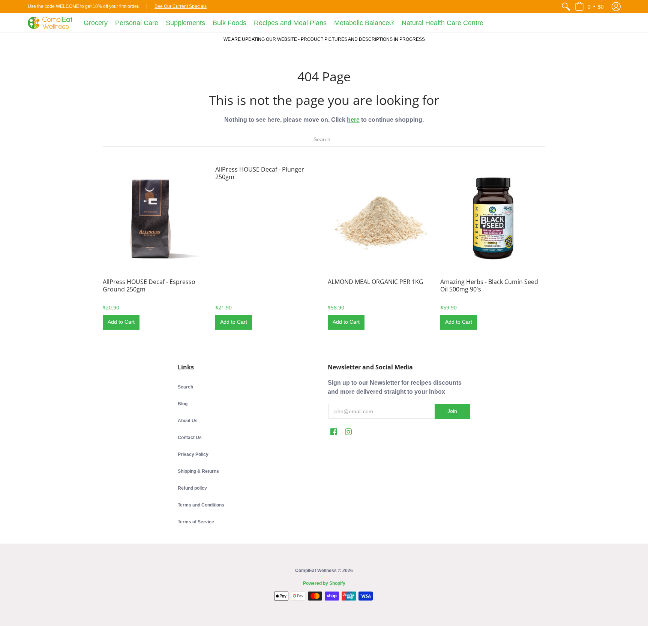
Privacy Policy (193, 454)
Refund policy (192, 488)
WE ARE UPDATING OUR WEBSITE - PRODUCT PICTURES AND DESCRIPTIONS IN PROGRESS (324, 39)
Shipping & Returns (198, 471)
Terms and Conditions (201, 505)
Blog (183, 403)
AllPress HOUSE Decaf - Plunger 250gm (259, 173)
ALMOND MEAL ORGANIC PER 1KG (375, 282)
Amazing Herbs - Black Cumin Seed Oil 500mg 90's (489, 285)
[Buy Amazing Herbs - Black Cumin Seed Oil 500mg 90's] (492, 218)
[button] (589, 6)
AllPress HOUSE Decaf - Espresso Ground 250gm (149, 285)
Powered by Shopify (324, 583)
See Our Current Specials (180, 6)
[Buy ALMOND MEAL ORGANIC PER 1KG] (380, 218)
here (353, 120)
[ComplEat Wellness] (50, 23)
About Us (188, 420)
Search (185, 387)
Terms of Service (196, 521)
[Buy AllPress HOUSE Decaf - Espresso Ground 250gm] (155, 218)
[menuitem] (566, 6)
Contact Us (190, 437)
